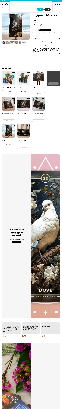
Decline (47, 9)
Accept (40, 9)
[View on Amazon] (42, 336)
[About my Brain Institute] (5, 4)
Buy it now (56, 30)
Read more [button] (44, 332)
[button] (55, 4)
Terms (18, 7)
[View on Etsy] (3, 336)
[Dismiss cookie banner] (50, 3)
